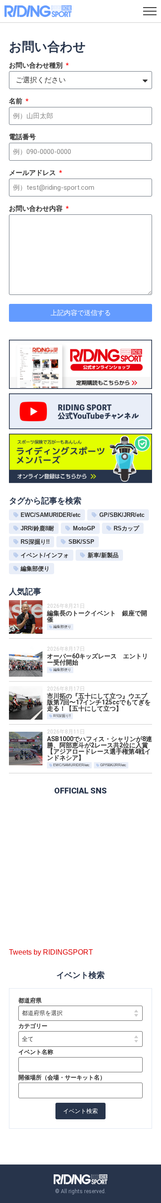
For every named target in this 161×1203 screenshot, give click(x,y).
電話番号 (22, 137)
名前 (16, 101)
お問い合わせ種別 (36, 65)
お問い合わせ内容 (36, 209)
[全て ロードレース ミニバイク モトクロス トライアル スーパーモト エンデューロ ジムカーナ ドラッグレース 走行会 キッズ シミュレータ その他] (80, 1039)
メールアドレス (33, 173)
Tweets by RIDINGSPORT (51, 952)
